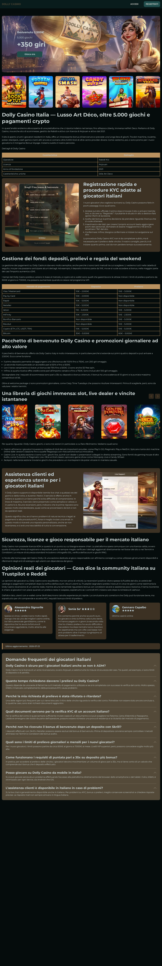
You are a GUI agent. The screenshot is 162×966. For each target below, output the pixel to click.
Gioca (14, 93)
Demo (14, 99)
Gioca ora (30, 54)
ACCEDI (134, 4)
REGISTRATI (152, 4)
